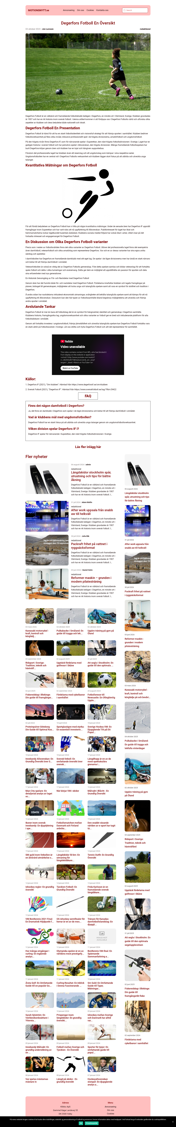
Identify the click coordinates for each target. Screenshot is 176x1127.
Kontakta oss (102, 10)
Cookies (90, 10)
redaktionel (145, 29)
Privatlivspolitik (91, 1123)
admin (88, 465)
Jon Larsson (47, 29)
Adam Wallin (87, 502)
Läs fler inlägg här (88, 447)
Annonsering (68, 10)
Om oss (80, 10)
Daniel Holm (87, 570)
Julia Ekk (85, 536)
